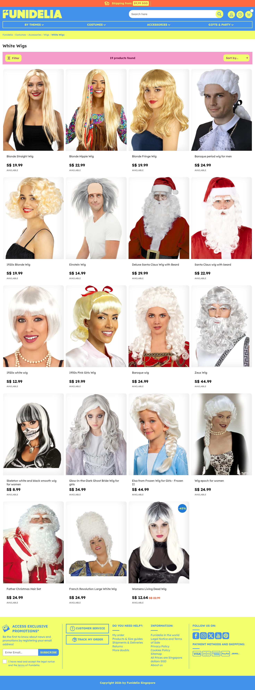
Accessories (157, 24)
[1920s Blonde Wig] (33, 218)
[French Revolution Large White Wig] (96, 542)
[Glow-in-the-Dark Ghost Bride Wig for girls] (96, 434)
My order (118, 635)
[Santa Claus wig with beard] (221, 218)
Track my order (90, 639)
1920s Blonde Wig (18, 264)
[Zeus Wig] (221, 326)
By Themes (33, 24)
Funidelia (8, 34)
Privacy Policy (160, 646)
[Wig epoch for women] (221, 434)
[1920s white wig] (33, 326)
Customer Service (90, 628)
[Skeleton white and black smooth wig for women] (33, 434)
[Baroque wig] (159, 326)
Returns (117, 646)
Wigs (46, 34)
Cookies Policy (160, 650)
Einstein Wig (77, 264)
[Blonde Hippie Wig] (96, 110)
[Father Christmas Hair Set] (33, 542)
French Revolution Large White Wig (93, 589)
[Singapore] (196, 636)
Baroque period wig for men (213, 156)
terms (21, 665)
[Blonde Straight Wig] (33, 110)
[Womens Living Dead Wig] (159, 542)
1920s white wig (17, 372)
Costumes (95, 24)
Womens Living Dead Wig (149, 589)
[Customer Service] (240, 14)
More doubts (120, 650)
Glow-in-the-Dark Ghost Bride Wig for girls (94, 482)
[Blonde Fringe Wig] (159, 110)
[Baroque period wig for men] (221, 110)
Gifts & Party (220, 24)
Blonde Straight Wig (20, 156)
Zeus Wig (201, 372)
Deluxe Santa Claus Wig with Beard (155, 264)
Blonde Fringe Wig (144, 156)
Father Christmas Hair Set (24, 589)
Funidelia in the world (165, 635)
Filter (15, 58)
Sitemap (156, 653)
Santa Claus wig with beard (213, 264)
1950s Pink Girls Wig (82, 372)
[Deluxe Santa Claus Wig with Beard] (159, 218)
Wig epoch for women (209, 480)
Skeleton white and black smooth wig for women (31, 482)
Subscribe (48, 652)
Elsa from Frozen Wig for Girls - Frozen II (157, 482)
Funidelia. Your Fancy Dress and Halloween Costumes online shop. (32, 14)
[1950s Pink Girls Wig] (96, 326)
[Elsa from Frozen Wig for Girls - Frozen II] (159, 434)
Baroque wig (140, 372)
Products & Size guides (127, 639)
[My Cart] (248, 14)
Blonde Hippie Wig (81, 156)
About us (157, 665)
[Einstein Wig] (96, 218)
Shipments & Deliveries (127, 642)
